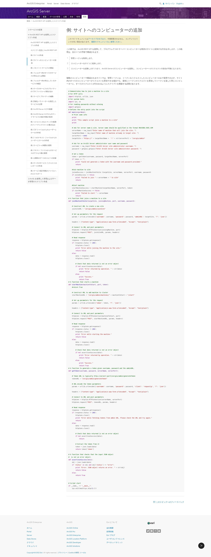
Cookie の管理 (73, 552)
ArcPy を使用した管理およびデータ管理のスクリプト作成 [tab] (42, 180)
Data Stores (65, 4)
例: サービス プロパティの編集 (42, 96)
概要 (38, 17)
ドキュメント (32, 546)
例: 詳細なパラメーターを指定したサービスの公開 (43, 102)
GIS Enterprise (36, 3)
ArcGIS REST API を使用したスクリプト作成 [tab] (42, 36)
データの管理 (55, 17)
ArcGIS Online (72, 528)
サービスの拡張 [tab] (36, 30)
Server (56, 4)
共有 (71, 17)
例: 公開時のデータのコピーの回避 (43, 158)
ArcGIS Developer (74, 542)
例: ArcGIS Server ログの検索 (41, 109)
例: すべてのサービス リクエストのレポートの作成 (44, 164)
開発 (84, 17)
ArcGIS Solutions (73, 546)
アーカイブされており (97, 39)
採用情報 (110, 532)
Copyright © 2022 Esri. (35, 552)
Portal (49, 4)
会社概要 (110, 528)
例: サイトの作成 (37, 55)
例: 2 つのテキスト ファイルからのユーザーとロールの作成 (44, 139)
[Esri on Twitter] (148, 531)
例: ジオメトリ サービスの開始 (42, 68)
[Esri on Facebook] (151, 531)
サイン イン (170, 4)
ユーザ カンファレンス (115, 539)
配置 (44, 17)
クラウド (75, 4)
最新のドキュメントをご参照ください (106, 42)
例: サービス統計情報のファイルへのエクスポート (43, 172)
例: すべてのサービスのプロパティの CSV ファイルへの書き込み (43, 90)
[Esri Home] (151, 523)
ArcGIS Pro (71, 532)
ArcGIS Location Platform (77, 539)
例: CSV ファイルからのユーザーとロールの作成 (44, 131)
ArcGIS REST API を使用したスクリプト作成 (49, 21)
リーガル (83, 552)
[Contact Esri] (159, 531)
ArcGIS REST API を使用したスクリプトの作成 (44, 44)
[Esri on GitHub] (155, 531)
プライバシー (62, 552)
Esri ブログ (110, 535)
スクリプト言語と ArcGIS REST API (44, 50)
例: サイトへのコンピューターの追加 (43, 61)
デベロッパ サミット (114, 542)
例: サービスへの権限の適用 (41, 145)
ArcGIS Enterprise (74, 535)
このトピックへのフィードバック (170, 502)
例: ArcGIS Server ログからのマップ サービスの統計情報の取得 (43, 115)
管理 (78, 17)
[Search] (160, 3)
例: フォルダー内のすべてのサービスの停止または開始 (43, 74)
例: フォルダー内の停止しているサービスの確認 (43, 82)
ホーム (30, 17)
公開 (65, 17)
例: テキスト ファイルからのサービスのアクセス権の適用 (44, 151)
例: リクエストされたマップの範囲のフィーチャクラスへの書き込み (43, 123)
